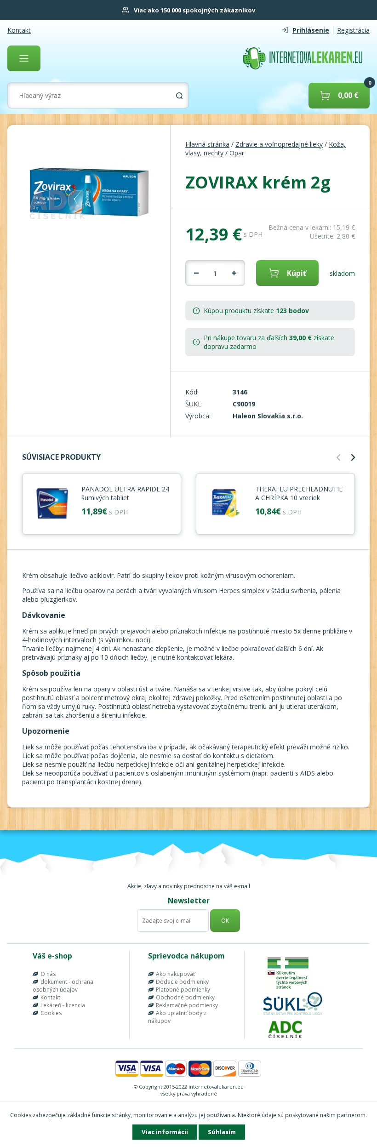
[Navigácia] (23, 58)
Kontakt (19, 30)
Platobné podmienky (183, 989)
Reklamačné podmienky (187, 1005)
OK (225, 920)
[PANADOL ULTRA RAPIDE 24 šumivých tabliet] (52, 504)
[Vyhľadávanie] (179, 95)
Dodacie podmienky (182, 982)
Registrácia (353, 30)
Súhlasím (222, 1132)
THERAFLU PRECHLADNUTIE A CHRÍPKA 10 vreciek (299, 493)
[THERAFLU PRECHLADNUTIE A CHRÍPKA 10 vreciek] (225, 504)
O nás (48, 974)
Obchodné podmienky (185, 997)
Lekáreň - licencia (62, 1005)
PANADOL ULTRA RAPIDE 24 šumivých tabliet (125, 493)
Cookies (51, 1013)
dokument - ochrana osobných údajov (63, 985)
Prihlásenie (310, 30)
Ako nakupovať (175, 974)
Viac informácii (165, 1132)
